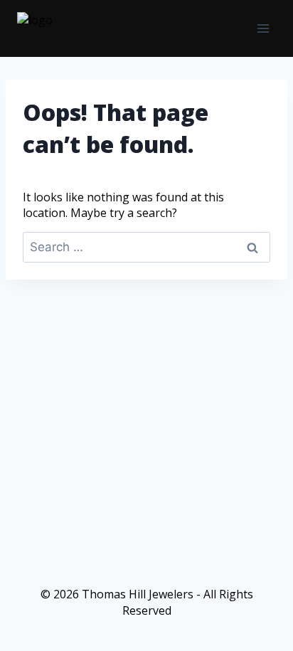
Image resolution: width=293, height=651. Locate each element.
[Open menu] (263, 28)
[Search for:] (146, 247)
